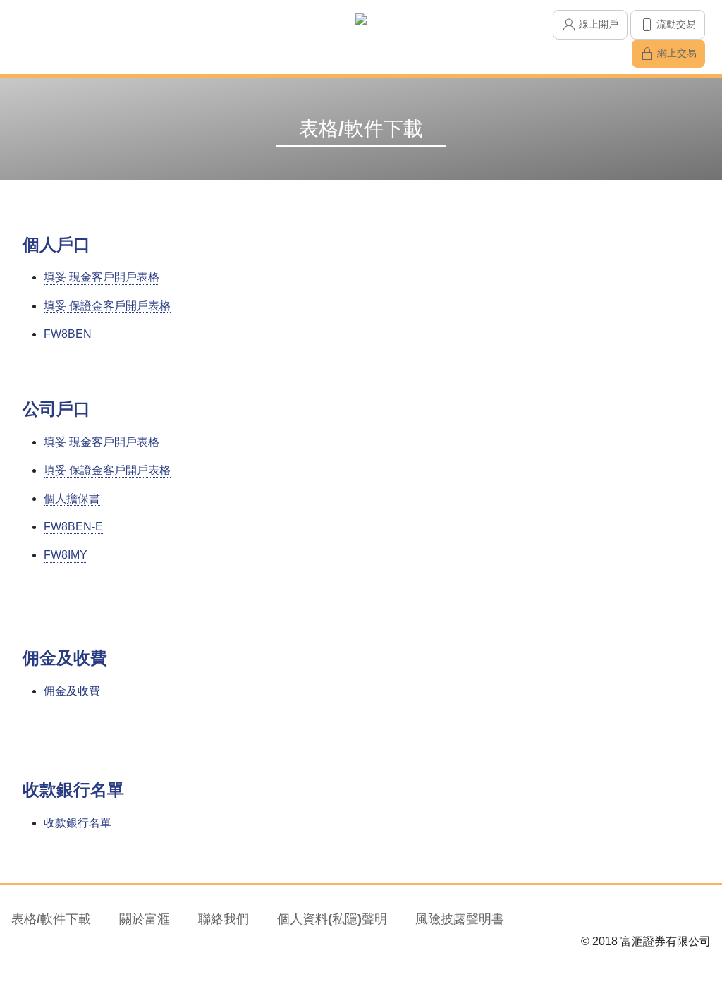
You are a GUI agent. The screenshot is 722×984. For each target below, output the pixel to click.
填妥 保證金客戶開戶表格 (107, 306)
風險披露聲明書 (459, 919)
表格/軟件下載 (51, 919)
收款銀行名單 (77, 823)
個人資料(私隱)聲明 (332, 919)
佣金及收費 (72, 691)
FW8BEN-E (73, 527)
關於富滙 (144, 919)
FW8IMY (65, 555)
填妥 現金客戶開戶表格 (101, 277)
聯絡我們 (223, 919)
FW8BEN (68, 334)
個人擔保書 (72, 498)
